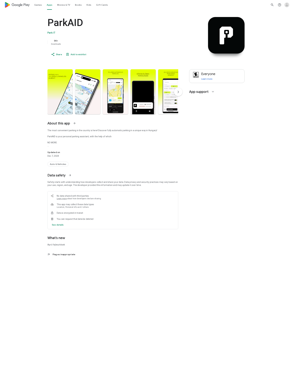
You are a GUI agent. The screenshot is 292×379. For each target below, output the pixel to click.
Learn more (62, 199)
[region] (108, 42)
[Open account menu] (286, 5)
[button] (60, 91)
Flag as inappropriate (61, 254)
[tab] (38, 5)
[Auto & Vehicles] (58, 164)
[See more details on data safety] (58, 224)
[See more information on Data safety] (70, 175)
